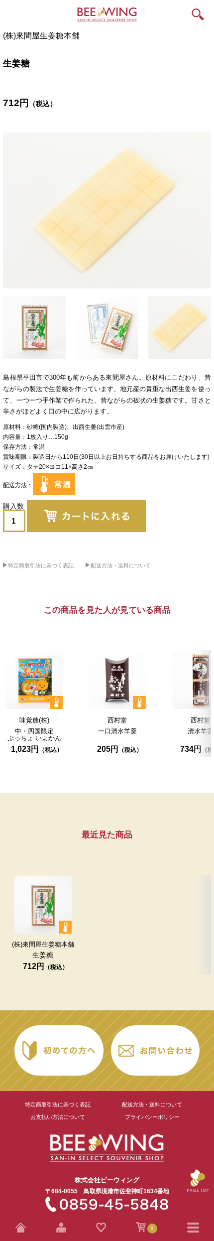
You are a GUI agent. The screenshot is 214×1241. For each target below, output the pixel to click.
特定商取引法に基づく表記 (41, 565)
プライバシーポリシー (152, 1117)
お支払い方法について (57, 1117)
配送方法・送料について (121, 565)
